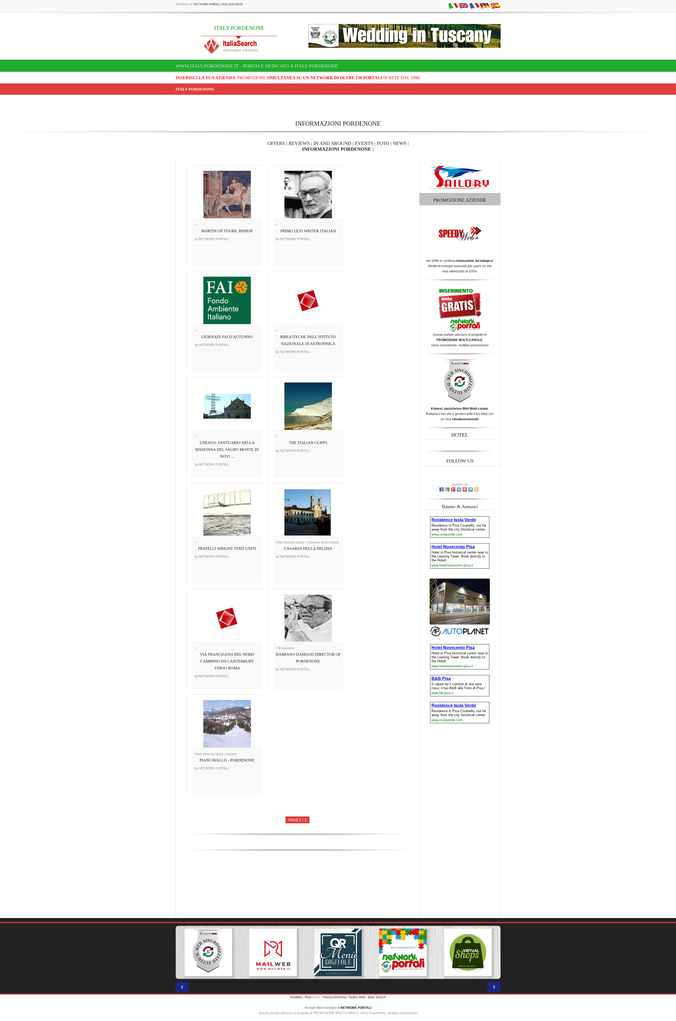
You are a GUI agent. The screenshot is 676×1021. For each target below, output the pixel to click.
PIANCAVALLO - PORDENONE (227, 760)
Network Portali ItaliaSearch (218, 4)
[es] (495, 5)
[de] (485, 5)
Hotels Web (357, 997)
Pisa (308, 997)
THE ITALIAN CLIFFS (308, 443)
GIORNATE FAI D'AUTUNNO (227, 337)
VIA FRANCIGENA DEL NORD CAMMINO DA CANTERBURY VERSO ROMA (227, 661)
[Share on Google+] (453, 489)
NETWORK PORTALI (356, 1008)
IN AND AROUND (332, 143)
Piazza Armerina (334, 997)
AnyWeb (296, 997)
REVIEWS (299, 143)
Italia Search (377, 997)
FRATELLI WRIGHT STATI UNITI (227, 548)
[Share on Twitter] (470, 489)
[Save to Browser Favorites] (476, 489)
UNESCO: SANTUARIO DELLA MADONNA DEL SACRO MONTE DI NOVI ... (227, 449)
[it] (453, 5)
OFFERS (276, 143)
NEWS (399, 143)
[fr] (474, 5)
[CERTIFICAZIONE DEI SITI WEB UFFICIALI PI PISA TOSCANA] (468, 952)
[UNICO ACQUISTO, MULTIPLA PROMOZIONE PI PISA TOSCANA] (338, 952)
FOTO (383, 143)
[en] (463, 5)
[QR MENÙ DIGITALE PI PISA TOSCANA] (273, 952)
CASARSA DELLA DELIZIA (308, 548)
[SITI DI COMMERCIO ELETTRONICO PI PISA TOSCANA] (403, 952)
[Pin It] (465, 489)
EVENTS (364, 143)
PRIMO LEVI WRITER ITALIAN (308, 231)
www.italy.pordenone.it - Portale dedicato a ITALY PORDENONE (257, 66)
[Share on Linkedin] (459, 489)
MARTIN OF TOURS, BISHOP (227, 231)
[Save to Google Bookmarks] (447, 489)
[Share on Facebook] (441, 489)
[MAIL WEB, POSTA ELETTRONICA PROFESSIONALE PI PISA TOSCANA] (208, 952)
